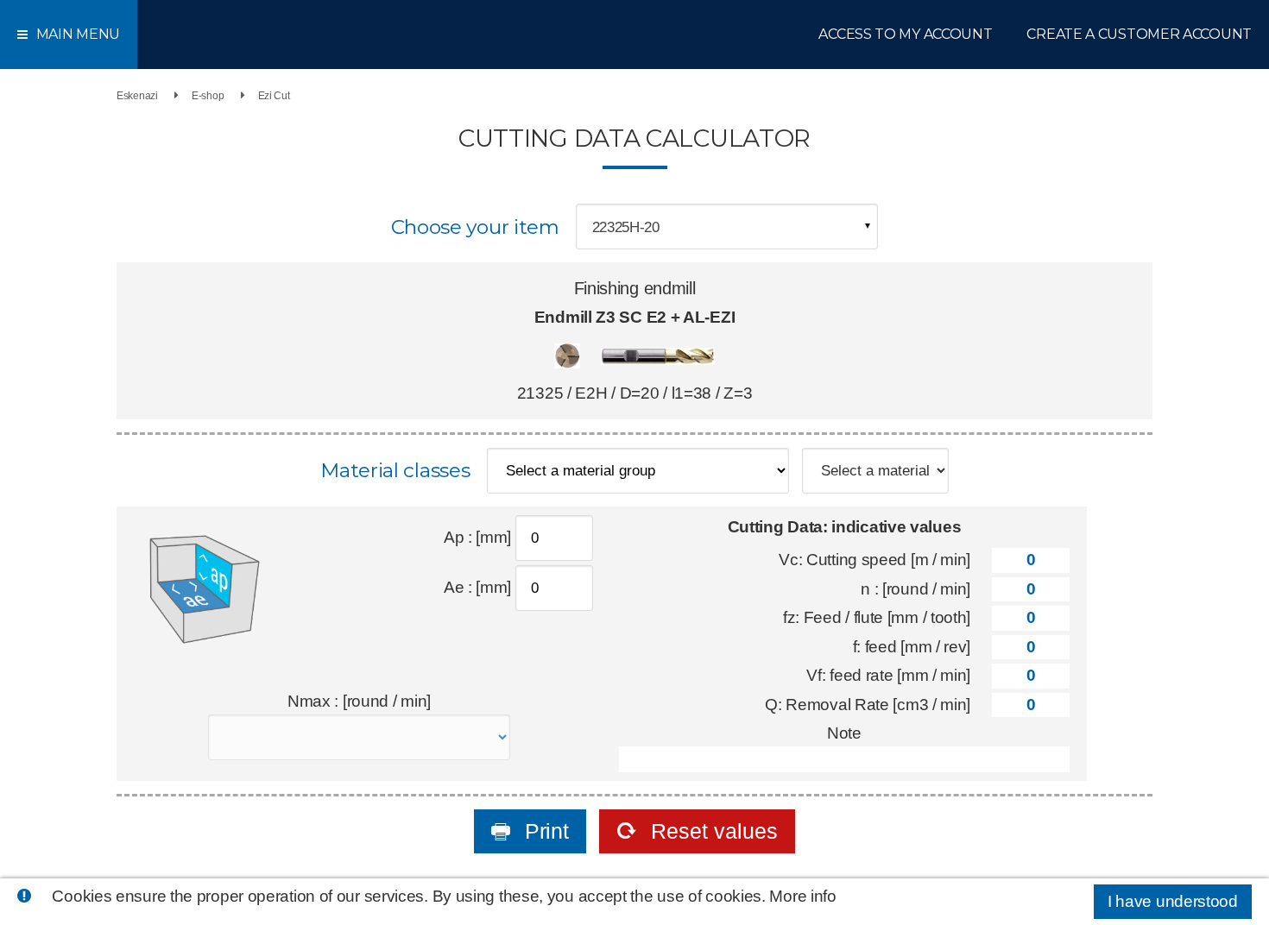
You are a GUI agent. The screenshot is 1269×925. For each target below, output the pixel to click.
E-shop (208, 96)
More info (802, 896)
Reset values (711, 831)
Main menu (78, 34)
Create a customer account (1139, 34)
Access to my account (905, 34)
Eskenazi (137, 96)
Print (543, 831)
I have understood (1173, 901)
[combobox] (727, 226)
